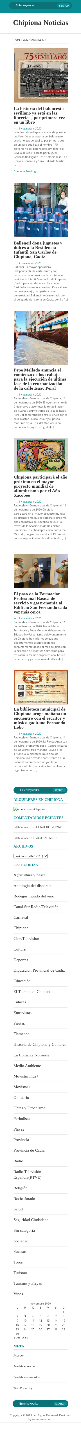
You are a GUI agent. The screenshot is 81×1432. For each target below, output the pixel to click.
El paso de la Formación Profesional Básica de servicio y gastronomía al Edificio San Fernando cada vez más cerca (40, 602)
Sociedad (21, 1241)
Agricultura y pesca (29, 875)
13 (48, 1320)
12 (40, 1320)
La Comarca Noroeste (31, 1055)
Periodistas (22, 1118)
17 (25, 1325)
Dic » (25, 1338)
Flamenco (21, 1033)
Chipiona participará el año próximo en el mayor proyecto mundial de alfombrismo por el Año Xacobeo (40, 486)
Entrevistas (23, 1012)
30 (17, 1334)
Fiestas (19, 1023)
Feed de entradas (24, 1366)
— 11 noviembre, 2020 (27, 128)
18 (32, 1325)
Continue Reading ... (26, 171)
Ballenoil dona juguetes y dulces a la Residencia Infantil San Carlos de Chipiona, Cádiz (38, 249)
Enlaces (20, 1002)
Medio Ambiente (27, 1065)
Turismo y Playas (28, 1283)
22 (63, 1325)
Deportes (21, 960)
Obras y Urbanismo (29, 1108)
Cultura (20, 949)
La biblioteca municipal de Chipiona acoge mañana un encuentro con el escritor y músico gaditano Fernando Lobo (40, 718)
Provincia (21, 1139)
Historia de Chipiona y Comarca (40, 1044)
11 (32, 1320)
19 (40, 1325)
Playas (19, 1129)
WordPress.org (23, 1388)
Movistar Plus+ (26, 1076)
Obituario (21, 1097)
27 (48, 1329)
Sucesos (20, 1251)
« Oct (17, 1338)
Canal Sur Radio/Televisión (36, 906)
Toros (18, 1262)
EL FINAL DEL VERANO (48, 827)
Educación (22, 981)
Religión (20, 1188)
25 (32, 1329)
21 (56, 1325)
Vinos (18, 1294)
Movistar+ (22, 1087)
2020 (25, 39)
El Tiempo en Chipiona (33, 991)
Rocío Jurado (24, 1198)
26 (40, 1329)
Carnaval (21, 917)
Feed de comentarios (27, 1377)
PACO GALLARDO (45, 838)
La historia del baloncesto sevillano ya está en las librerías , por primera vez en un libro (39, 115)
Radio (18, 1161)
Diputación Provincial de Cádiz (39, 970)
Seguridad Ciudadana (31, 1219)
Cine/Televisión (26, 938)
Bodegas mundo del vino (34, 896)
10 (25, 1320)
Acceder (19, 1355)
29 (63, 1329)
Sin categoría (24, 1230)
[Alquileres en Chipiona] (29, 809)
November (36, 39)
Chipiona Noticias (40, 22)
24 (25, 1329)
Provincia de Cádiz (29, 1150)
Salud (18, 1209)
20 (48, 1325)
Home (17, 39)
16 (17, 1325)
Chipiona (21, 928)
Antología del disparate (33, 885)
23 (17, 1329)
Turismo (20, 1273)
